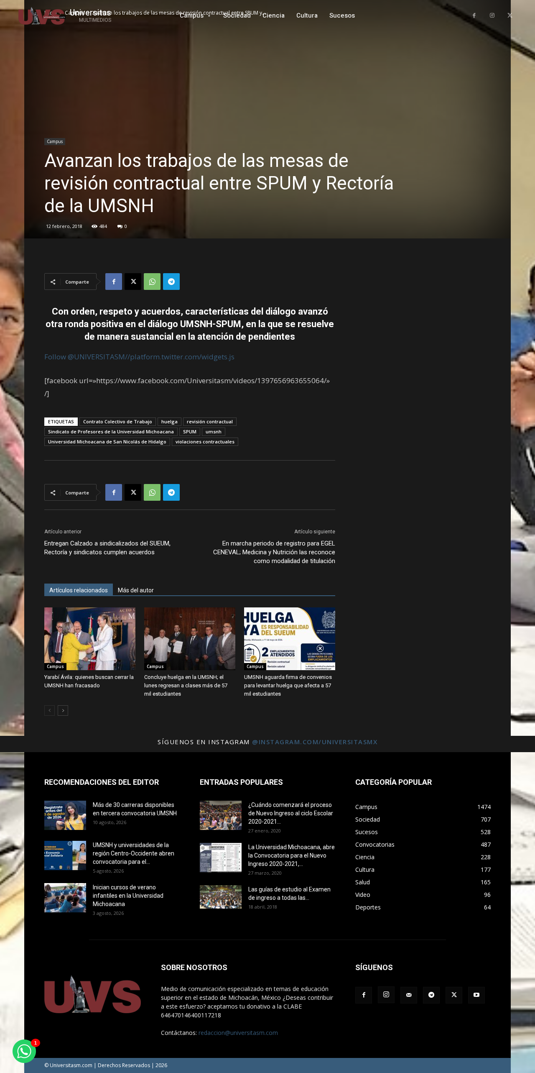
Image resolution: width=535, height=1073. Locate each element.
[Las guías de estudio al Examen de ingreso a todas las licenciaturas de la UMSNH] (221, 897)
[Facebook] (474, 16)
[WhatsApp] (152, 281)
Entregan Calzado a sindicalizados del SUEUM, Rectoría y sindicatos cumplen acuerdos (107, 548)
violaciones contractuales (205, 441)
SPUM (189, 431)
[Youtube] (476, 995)
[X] (510, 16)
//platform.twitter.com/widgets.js (179, 356)
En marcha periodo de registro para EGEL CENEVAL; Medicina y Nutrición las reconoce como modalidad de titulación (274, 552)
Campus (55, 141)
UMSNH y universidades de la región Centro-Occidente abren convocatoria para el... (133, 853)
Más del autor (136, 590)
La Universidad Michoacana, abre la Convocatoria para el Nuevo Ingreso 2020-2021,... (291, 855)
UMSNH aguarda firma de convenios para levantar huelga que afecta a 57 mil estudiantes (288, 685)
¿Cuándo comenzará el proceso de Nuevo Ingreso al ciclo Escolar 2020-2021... (290, 813)
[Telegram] (171, 281)
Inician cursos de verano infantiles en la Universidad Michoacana (128, 895)
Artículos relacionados (78, 590)
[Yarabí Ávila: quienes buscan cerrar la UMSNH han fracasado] (89, 638)
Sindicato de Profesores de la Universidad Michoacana (111, 431)
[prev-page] (49, 710)
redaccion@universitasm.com (238, 1033)
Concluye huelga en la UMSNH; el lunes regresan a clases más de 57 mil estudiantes (185, 685)
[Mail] (408, 995)
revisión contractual (210, 421)
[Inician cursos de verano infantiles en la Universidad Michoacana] (65, 897)
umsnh (214, 431)
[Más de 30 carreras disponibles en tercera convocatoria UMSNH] (65, 815)
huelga (169, 421)
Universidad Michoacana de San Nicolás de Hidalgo (107, 441)
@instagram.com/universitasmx (314, 742)
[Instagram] (492, 16)
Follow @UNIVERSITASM (84, 356)
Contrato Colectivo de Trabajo (117, 421)
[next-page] (63, 710)
